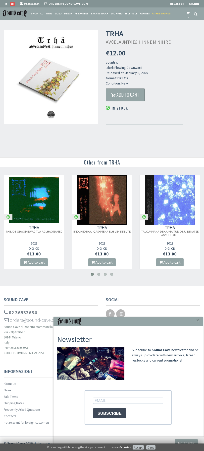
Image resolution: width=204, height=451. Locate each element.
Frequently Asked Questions (22, 410)
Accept (138, 447)
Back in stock (99, 13)
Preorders (81, 13)
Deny (151, 447)
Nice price (131, 13)
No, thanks (186, 443)
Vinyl (49, 13)
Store (7, 390)
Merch (68, 13)
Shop (34, 13)
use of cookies (122, 447)
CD (42, 13)
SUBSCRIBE (110, 413)
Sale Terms (11, 397)
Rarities (145, 13)
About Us (10, 384)
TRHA (43, 229)
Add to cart (127, 94)
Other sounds (161, 13)
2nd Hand (117, 13)
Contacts (10, 416)
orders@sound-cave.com (35, 320)
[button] (188, 13)
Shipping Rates (14, 403)
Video (58, 13)
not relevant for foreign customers (26, 422)
